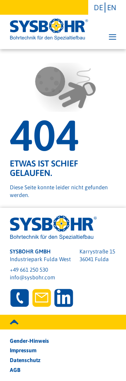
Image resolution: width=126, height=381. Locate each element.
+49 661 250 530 (29, 269)
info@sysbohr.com (32, 277)
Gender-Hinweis (29, 341)
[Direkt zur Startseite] (49, 29)
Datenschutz (25, 360)
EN (111, 7)
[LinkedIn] (64, 297)
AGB (15, 370)
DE (98, 7)
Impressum (23, 350)
